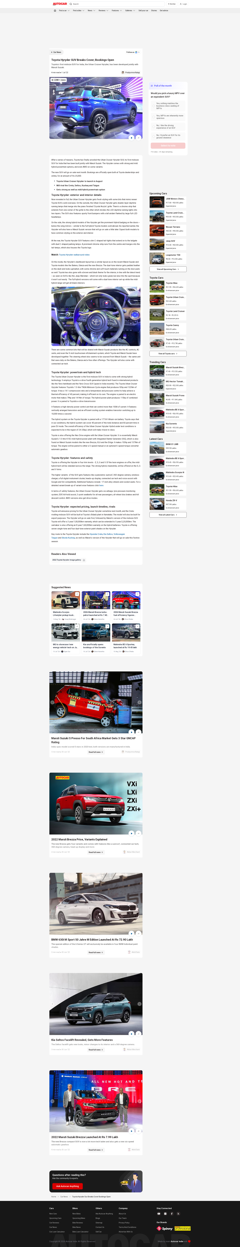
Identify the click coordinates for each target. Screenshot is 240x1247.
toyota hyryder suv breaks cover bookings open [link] (91, 1197)
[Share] (139, 138)
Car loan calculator (57, 1232)
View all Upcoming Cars (166, 269)
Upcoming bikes (78, 1218)
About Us (122, 1214)
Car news (53, 1227)
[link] (157, 202)
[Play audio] (131, 138)
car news (64, 1197)
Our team (123, 1218)
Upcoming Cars (55, 1218)
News (90, 11)
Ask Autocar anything (104, 1214)
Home (53, 1197)
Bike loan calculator (80, 1232)
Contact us (100, 1227)
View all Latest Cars (166, 515)
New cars (53, 1214)
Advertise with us (126, 1232)
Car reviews (54, 1223)
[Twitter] (178, 1213)
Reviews (102, 11)
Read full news (95, 752)
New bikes (76, 1214)
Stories (154, 11)
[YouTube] (159, 1213)
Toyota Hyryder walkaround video (74, 255)
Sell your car (143, 11)
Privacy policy (124, 1223)
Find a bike (77, 11)
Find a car (63, 11)
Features (115, 11)
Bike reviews (77, 1223)
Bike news (76, 1227)
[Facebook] (172, 1213)
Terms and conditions (127, 1227)
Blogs (98, 1218)
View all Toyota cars (166, 354)
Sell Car (99, 1232)
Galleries (128, 11)
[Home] (55, 10)
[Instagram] (165, 1213)
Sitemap (99, 1223)
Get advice (164, 11)
